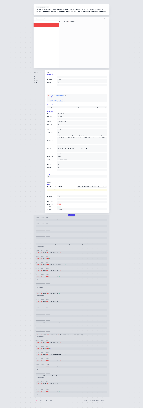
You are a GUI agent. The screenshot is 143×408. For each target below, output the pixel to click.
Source (41, 400)
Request (35, 76)
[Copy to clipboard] (106, 77)
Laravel (50, 400)
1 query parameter (40, 246)
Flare (93, 400)
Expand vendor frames (40, 18)
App (34, 70)
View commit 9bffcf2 (103, 186)
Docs (46, 400)
